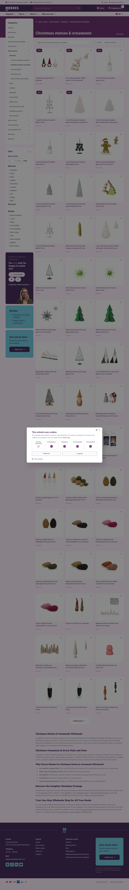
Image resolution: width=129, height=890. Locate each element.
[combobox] (97, 430)
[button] (37, 459)
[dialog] (64, 445)
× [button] (99, 430)
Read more (66, 437)
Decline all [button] (46, 453)
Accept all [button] (80, 453)
